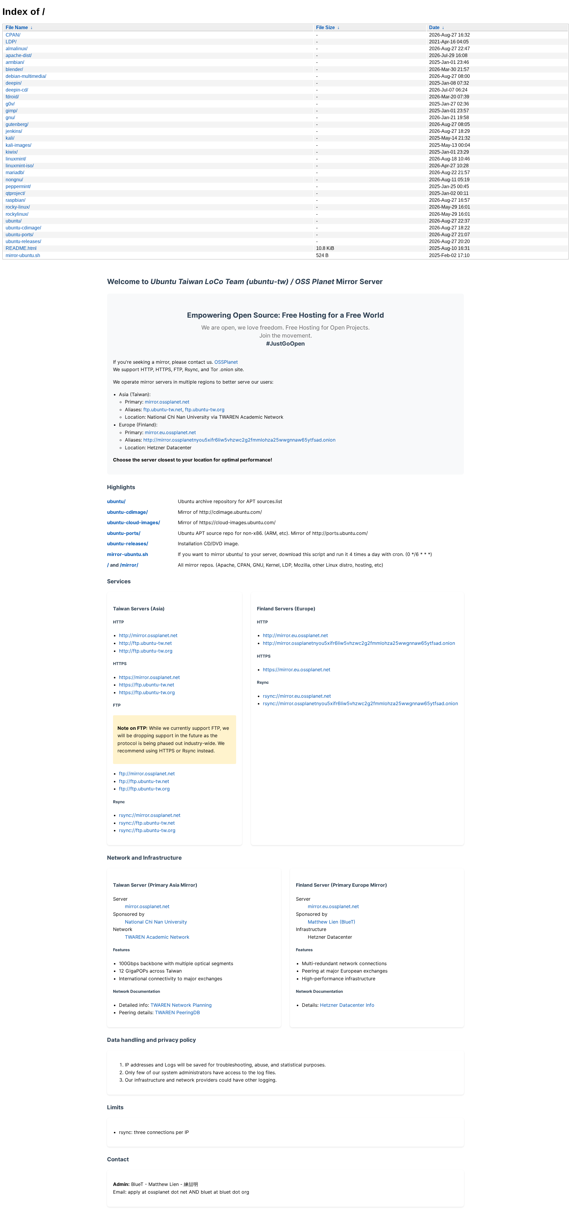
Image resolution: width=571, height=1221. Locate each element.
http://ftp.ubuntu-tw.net (145, 643)
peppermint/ (18, 186)
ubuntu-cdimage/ (23, 227)
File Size (325, 27)
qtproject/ (15, 193)
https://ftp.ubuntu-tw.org (147, 692)
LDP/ (11, 41)
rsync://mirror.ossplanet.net (150, 815)
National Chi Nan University (156, 922)
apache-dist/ (19, 55)
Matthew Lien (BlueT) (331, 922)
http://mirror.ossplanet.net (148, 635)
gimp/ (11, 110)
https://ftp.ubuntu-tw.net (146, 685)
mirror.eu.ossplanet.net (170, 432)
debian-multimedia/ (26, 76)
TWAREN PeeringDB (177, 1012)
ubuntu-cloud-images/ (133, 522)
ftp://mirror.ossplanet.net (147, 773)
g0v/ (10, 103)
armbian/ (15, 62)
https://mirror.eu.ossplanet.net (296, 669)
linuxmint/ (16, 158)
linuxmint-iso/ (20, 165)
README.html (21, 248)
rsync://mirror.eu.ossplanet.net (297, 696)
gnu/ (10, 117)
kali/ (10, 138)
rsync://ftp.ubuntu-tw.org (147, 830)
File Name (17, 27)
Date (434, 27)
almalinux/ (16, 48)
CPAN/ (13, 34)
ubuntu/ (13, 220)
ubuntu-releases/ (23, 241)
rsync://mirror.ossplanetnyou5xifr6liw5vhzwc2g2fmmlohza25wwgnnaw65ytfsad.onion (360, 703)
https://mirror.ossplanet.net (149, 677)
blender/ (14, 69)
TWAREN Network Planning (181, 1005)
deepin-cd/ (17, 89)
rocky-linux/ (18, 206)
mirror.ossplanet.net (167, 402)
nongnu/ (14, 179)
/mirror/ (129, 565)
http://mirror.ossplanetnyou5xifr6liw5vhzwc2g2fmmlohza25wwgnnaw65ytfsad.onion (239, 440)
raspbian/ (15, 200)
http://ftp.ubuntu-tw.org (145, 651)
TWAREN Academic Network (157, 937)
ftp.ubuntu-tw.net (162, 409)
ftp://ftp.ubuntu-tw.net (144, 781)
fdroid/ (12, 96)
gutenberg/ (17, 124)
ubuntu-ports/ (19, 234)
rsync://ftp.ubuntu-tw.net (147, 823)
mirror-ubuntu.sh (23, 255)
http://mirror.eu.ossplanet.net (295, 635)
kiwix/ (12, 152)
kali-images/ (18, 145)
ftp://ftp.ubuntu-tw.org (144, 789)
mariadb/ (15, 172)
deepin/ (13, 83)
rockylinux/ (17, 214)
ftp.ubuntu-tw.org (205, 409)
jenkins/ (14, 131)
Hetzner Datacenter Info (347, 1005)
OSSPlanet (226, 362)
